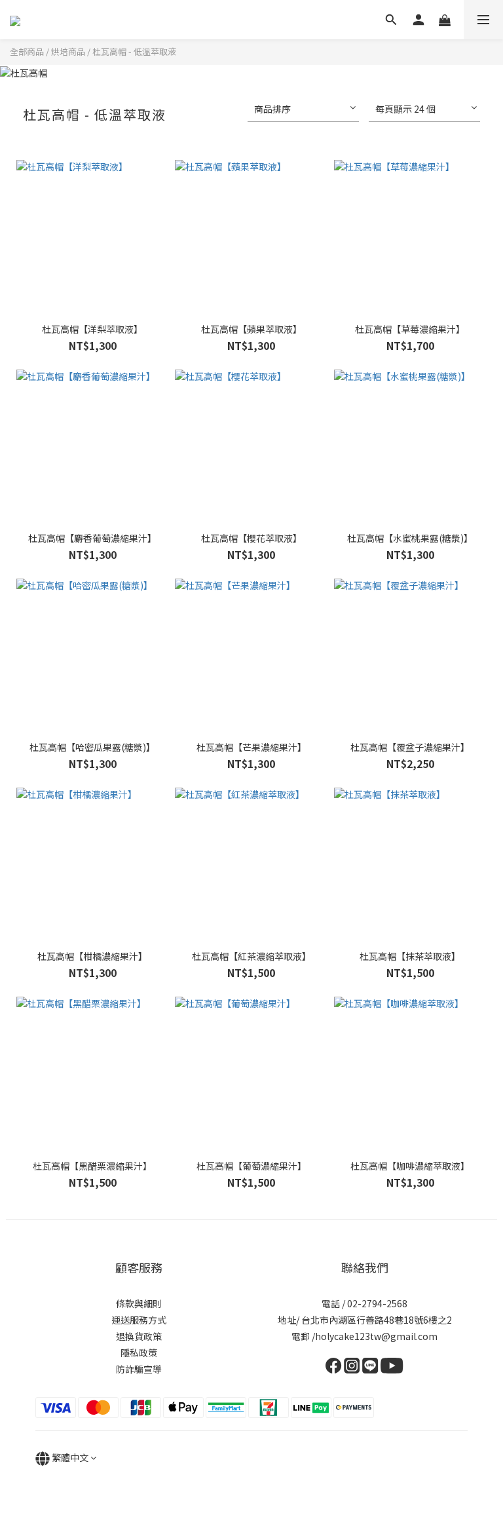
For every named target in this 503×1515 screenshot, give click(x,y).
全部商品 (27, 51)
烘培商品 (68, 51)
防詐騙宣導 (139, 1368)
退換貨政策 (139, 1336)
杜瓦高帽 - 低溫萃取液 (134, 51)
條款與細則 (139, 1303)
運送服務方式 (138, 1319)
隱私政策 (139, 1352)
